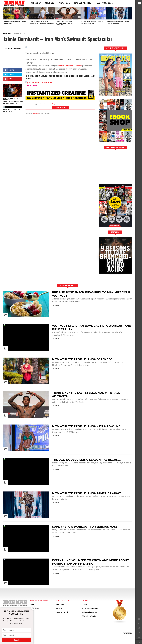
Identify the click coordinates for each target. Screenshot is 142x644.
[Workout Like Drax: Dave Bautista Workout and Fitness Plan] (26, 326)
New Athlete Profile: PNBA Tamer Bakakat (86, 493)
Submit (16, 640)
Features (7, 33)
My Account (60, 608)
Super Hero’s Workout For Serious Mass (84, 526)
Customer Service (63, 612)
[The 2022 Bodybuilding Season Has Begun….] (26, 460)
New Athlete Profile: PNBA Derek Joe (82, 359)
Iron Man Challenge (83, 3)
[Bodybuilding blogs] (119, 623)
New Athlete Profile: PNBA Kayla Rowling (86, 426)
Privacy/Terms (127, 633)
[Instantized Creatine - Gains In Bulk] (60, 99)
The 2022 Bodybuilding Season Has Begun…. (86, 459)
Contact (85, 604)
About (32, 604)
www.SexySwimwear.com (70, 65)
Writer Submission (89, 612)
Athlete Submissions (90, 608)
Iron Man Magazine (13, 49)
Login (54, 104)
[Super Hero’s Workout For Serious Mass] (26, 527)
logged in (36, 113)
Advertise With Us (89, 616)
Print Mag (49, 3)
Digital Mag (64, 3)
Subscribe (36, 3)
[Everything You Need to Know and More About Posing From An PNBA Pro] (26, 560)
